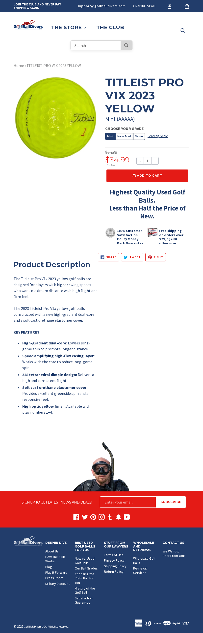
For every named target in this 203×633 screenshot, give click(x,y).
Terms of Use (114, 555)
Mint (110, 136)
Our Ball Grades (86, 568)
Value (139, 136)
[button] (56, 345)
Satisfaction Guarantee (84, 600)
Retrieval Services (140, 570)
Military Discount (57, 583)
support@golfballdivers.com (101, 6)
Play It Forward (56, 572)
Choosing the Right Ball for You (84, 578)
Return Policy (114, 571)
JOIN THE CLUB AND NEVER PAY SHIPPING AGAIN (37, 6)
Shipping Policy (115, 566)
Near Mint (124, 136)
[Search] (126, 45)
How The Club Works (55, 559)
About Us (52, 551)
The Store (71, 27)
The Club (110, 27)
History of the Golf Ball (85, 590)
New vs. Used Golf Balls (85, 560)
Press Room (54, 578)
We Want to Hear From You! (174, 553)
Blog (48, 567)
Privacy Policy (114, 560)
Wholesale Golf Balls (144, 560)
